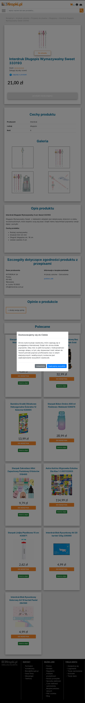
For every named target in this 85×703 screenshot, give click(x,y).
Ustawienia (40, 366)
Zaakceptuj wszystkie (56, 366)
